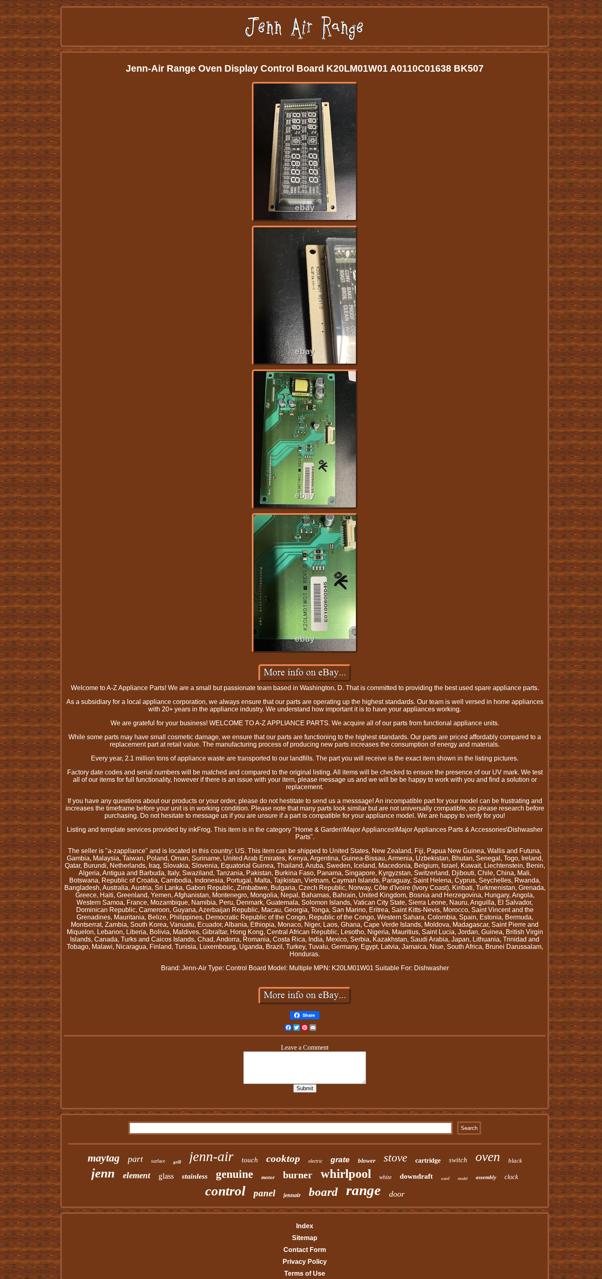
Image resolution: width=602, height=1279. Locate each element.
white (385, 1177)
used (445, 1178)
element (136, 1175)
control (225, 1191)
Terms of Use (304, 1273)
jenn (103, 1173)
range (363, 1190)
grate (340, 1159)
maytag (104, 1158)
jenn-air (211, 1156)
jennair (292, 1195)
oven (487, 1156)
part (135, 1159)
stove (395, 1157)
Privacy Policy (305, 1261)
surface (158, 1161)
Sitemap (304, 1237)
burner (297, 1175)
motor (268, 1177)
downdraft (416, 1176)
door (397, 1193)
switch (458, 1160)
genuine (234, 1174)
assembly (486, 1177)
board (323, 1191)
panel (264, 1193)
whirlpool (346, 1173)
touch (250, 1160)
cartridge (428, 1160)
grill (177, 1161)
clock (511, 1176)
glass (166, 1176)
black (515, 1160)
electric (315, 1161)
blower (367, 1160)
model (463, 1178)
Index (304, 1225)
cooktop (283, 1158)
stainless (195, 1176)
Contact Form (304, 1249)
